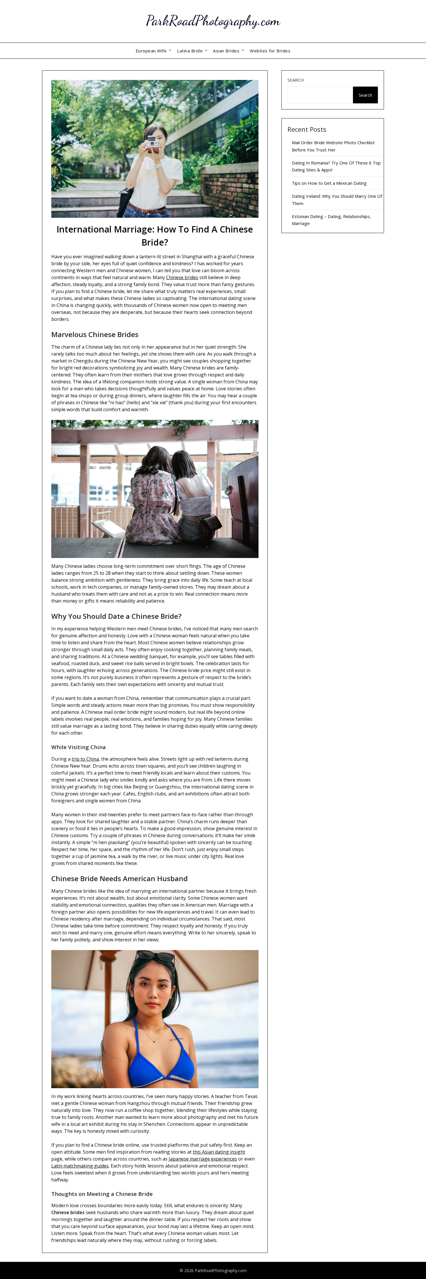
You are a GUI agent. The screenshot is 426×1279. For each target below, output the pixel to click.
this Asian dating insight (219, 1152)
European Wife (151, 51)
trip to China (85, 759)
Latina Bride (190, 51)
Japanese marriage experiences (203, 1159)
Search (295, 80)
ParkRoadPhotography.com (213, 20)
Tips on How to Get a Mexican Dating (329, 183)
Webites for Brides (270, 51)
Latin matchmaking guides (80, 1166)
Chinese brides (182, 277)
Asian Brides (226, 51)
